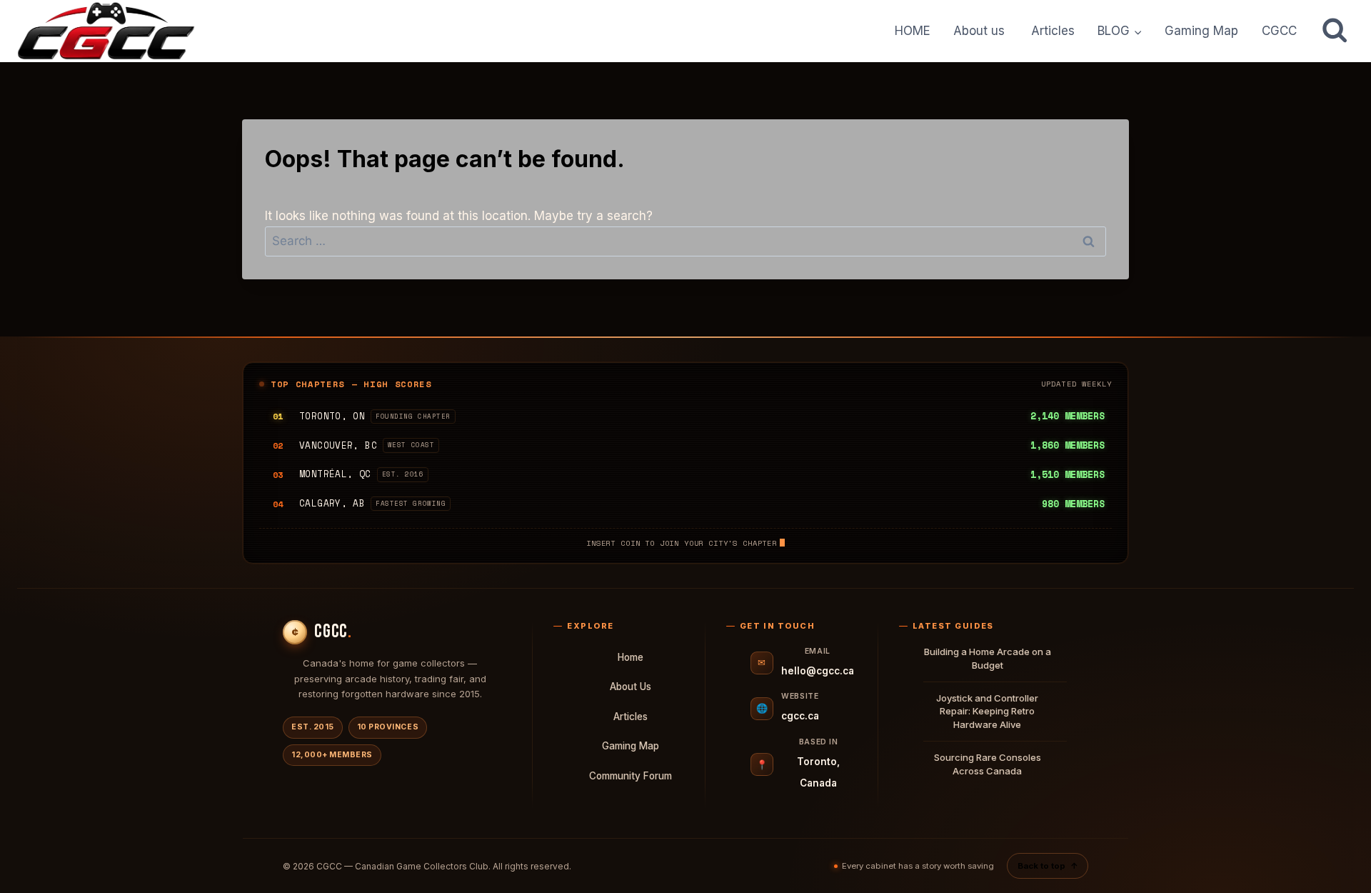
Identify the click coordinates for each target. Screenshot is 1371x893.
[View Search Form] (1334, 30)
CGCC (1279, 31)
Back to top (1048, 866)
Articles (1053, 31)
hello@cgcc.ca (817, 671)
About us (980, 31)
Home (630, 657)
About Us (630, 686)
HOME (912, 31)
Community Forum (630, 776)
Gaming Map (1201, 31)
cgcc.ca (800, 716)
